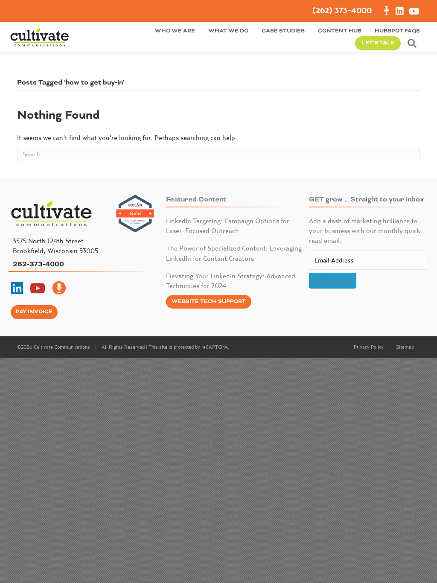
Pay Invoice (34, 311)
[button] (413, 43)
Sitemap (405, 347)
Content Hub (339, 31)
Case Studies (283, 31)
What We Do (228, 31)
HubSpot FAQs (397, 31)
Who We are (175, 31)
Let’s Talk (378, 43)
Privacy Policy (369, 347)
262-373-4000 (38, 264)
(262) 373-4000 (342, 10)
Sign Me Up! (333, 280)
